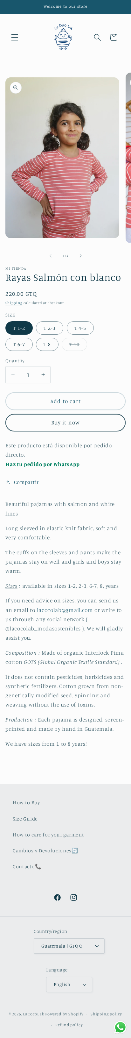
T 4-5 (80, 328)
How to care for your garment (48, 834)
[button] (15, 37)
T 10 (78, 346)
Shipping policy (106, 1014)
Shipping (13, 303)
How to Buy (26, 802)
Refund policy (69, 1024)
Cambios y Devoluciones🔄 (45, 850)
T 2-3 (50, 328)
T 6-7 (19, 344)
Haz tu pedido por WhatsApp (42, 464)
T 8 (47, 344)
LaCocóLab (33, 1014)
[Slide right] (80, 256)
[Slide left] (51, 256)
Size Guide (25, 818)
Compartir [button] (26, 482)
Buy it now (65, 422)
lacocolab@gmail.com (65, 610)
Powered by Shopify (64, 1014)
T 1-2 (19, 328)
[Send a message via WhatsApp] (120, 1027)
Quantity (15, 361)
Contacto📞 (27, 866)
